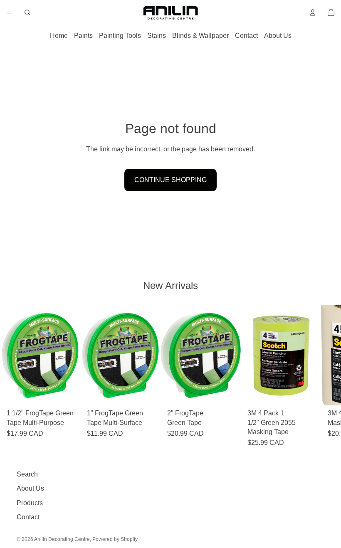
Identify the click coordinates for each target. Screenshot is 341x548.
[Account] (313, 12)
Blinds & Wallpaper (200, 35)
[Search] (27, 12)
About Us (278, 35)
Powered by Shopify (115, 539)
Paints (83, 35)
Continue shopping (170, 179)
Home (59, 35)
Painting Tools (120, 35)
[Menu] (9, 12)
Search (27, 474)
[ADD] (67, 392)
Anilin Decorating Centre (62, 539)
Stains (156, 35)
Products (30, 502)
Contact (246, 35)
